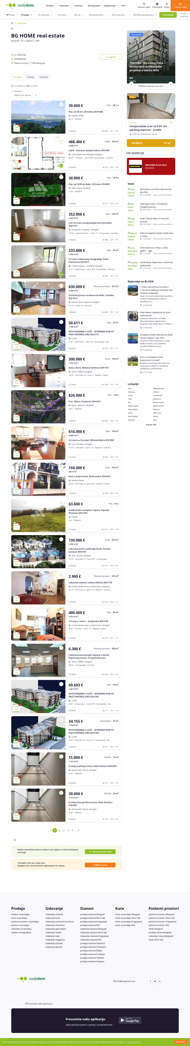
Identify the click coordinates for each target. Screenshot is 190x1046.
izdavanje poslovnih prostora (59, 921)
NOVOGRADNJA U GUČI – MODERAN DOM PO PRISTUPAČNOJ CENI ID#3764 (91, 731)
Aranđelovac (157, 395)
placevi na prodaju (20, 925)
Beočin (155, 416)
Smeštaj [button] (78, 5)
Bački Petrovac (158, 406)
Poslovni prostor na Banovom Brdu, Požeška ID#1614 (91, 297)
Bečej (130, 413)
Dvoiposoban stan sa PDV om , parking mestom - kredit (149, 128)
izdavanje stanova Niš (90, 939)
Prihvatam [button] (180, 1042)
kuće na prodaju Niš (125, 925)
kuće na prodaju (19, 918)
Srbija (12, 14)
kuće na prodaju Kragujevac (128, 921)
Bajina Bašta (132, 409)
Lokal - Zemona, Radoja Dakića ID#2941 (89, 150)
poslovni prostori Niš (159, 925)
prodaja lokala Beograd (160, 932)
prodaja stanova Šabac (91, 950)
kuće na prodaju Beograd (127, 914)
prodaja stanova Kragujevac (93, 921)
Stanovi (86, 908)
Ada (129, 388)
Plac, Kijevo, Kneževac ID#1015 (85, 401)
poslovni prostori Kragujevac (163, 921)
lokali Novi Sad (156, 939)
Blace (155, 420)
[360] (61, 166)
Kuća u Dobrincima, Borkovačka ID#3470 (89, 476)
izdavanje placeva (54, 943)
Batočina (156, 409)
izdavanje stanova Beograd (93, 928)
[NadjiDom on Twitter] (155, 981)
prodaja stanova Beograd (92, 914)
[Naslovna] (12, 23)
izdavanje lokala (53, 932)
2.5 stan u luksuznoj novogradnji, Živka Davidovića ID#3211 (89, 260)
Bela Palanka (133, 416)
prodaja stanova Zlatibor (92, 957)
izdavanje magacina (55, 939)
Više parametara (145, 14)
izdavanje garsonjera (55, 928)
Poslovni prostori (164, 908)
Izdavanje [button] (64, 5)
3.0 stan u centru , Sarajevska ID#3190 (88, 621)
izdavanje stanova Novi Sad (93, 932)
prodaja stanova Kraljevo (92, 961)
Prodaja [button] (49, 5)
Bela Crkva (157, 413)
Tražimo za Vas (100, 865)
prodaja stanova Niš (90, 925)
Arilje (130, 399)
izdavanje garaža (53, 947)
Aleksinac (131, 392)
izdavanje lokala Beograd (161, 936)
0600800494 (20, 59)
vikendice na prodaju (21, 928)
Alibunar (156, 392)
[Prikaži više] (117, 131)
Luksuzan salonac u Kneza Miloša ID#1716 (90, 582)
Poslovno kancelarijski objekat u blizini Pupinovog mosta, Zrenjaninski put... (89, 656)
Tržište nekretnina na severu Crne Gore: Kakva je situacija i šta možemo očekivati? (156, 290)
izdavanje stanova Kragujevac (94, 936)
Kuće (119, 908)
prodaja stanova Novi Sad (92, 918)
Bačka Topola (133, 406)
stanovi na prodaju (20, 914)
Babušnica (157, 399)
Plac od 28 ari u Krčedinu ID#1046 (86, 111)
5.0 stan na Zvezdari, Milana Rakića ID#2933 (91, 440)
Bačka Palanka (158, 402)
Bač (129, 402)
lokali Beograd (156, 928)
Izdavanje (44, 77)
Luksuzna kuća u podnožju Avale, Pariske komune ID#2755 (90, 550)
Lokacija (45, 14)
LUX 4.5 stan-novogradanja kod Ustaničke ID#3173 (90, 224)
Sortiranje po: (19, 91)
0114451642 (20, 54)
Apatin (130, 395)
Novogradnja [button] (94, 5)
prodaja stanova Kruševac (92, 954)
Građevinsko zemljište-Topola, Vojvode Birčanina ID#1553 (89, 511)
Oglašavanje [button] (109, 5)
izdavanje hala (52, 936)
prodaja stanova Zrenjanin (93, 947)
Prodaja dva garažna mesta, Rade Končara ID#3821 (90, 804)
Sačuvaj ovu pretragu (102, 851)
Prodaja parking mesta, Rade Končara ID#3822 (93, 766)
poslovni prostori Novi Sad (161, 918)
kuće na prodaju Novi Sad (127, 918)
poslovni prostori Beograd (161, 914)
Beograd (131, 420)
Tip (79, 14)
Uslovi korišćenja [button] (134, 1042)
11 (78, 830)
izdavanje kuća (52, 918)
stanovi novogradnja (21, 932)
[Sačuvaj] (61, 105)
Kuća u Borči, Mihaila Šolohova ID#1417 (89, 367)
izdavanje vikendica (54, 925)
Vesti (131, 183)
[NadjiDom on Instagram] (160, 981)
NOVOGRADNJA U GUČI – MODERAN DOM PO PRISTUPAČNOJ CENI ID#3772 (91, 333)
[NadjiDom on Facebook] (150, 981)
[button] (180, 5)
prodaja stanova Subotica (92, 943)
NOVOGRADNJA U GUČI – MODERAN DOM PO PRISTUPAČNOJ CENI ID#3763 (91, 695)
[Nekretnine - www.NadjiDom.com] (46, 979)
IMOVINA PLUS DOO (156, 165)
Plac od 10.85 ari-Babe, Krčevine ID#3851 (89, 184)
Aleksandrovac (158, 388)
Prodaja (30, 77)
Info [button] (123, 5)
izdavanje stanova (54, 914)
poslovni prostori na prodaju (25, 921)
